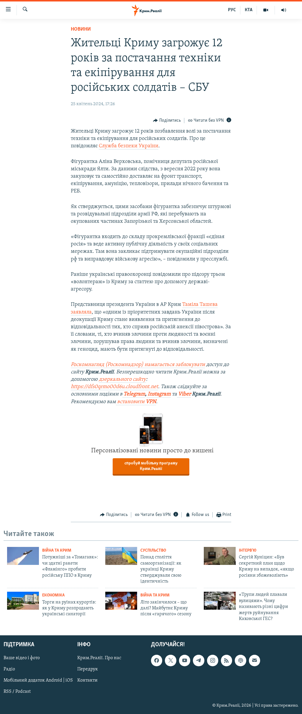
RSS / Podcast (17, 692)
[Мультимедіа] (266, 10)
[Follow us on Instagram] (212, 660)
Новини (81, 29)
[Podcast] (240, 660)
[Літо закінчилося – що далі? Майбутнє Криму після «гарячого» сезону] (121, 601)
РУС (232, 10)
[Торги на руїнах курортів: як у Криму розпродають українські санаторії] (23, 601)
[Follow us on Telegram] (198, 660)
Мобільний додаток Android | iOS (38, 680)
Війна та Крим (56, 550)
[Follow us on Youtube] (184, 660)
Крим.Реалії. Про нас (99, 658)
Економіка (53, 595)
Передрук (87, 669)
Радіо (9, 669)
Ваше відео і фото (22, 658)
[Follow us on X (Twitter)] (170, 660)
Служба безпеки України (128, 146)
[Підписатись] (254, 660)
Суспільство (153, 550)
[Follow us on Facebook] (156, 660)
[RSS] (226, 660)
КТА (248, 10)
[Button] (167, 120)
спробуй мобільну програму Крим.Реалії (151, 466)
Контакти (87, 680)
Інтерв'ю (247, 550)
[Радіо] (284, 10)
